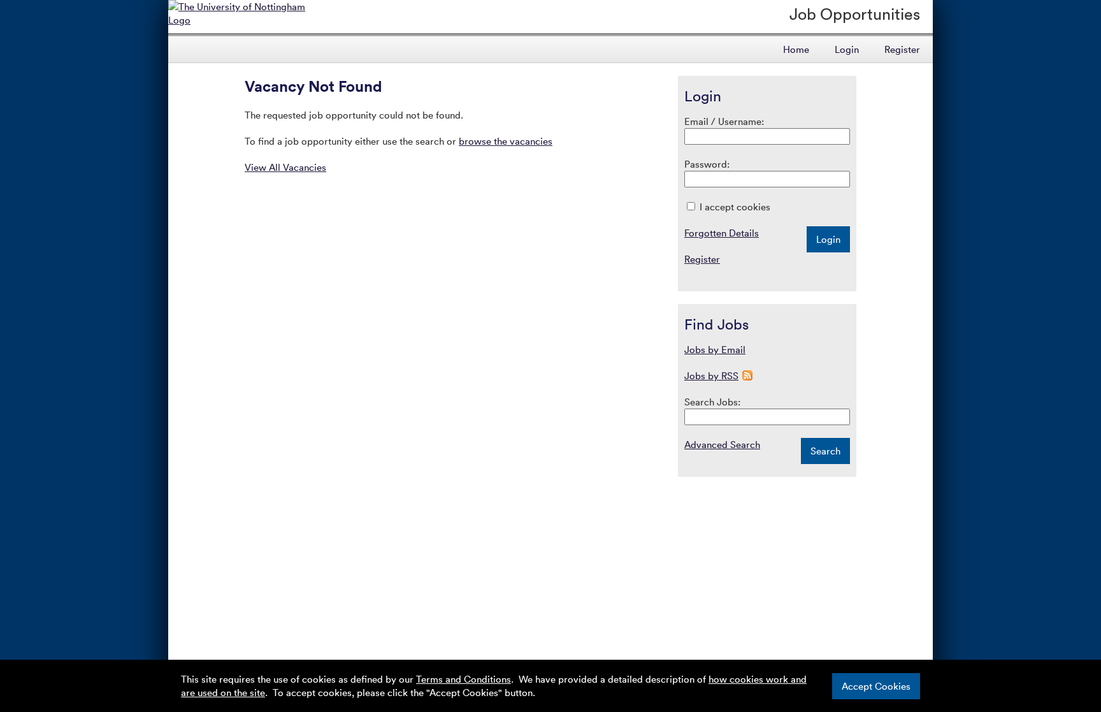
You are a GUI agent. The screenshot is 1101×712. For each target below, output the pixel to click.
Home (796, 49)
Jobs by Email (714, 349)
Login (847, 49)
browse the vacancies (505, 140)
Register (902, 49)
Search (825, 450)
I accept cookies (733, 206)
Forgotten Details (721, 232)
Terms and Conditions (463, 678)
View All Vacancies (285, 167)
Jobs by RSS (711, 375)
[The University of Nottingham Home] (245, 19)
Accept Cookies (876, 685)
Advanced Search (722, 444)
